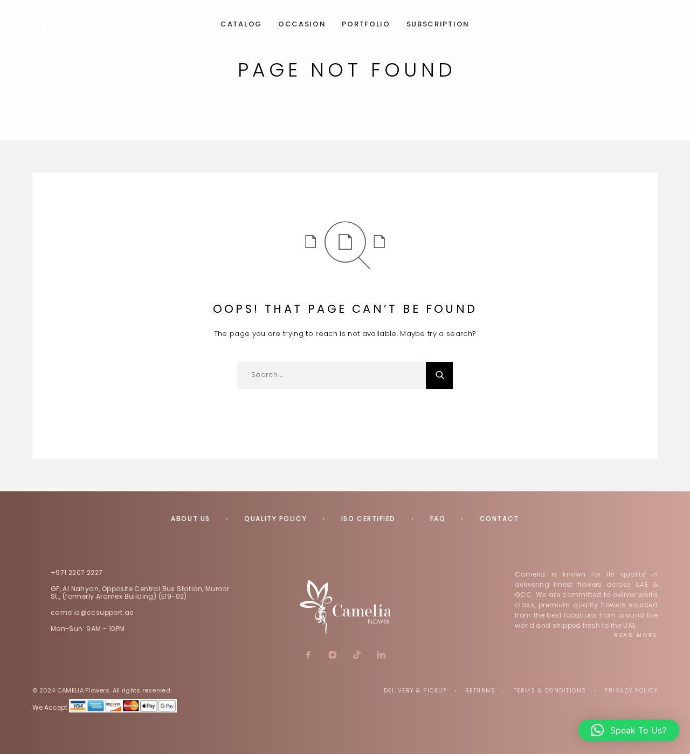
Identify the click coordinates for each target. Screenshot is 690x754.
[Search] (605, 24)
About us (190, 518)
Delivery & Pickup (415, 691)
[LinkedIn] (381, 656)
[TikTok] (357, 656)
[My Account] (631, 24)
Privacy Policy (631, 691)
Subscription (438, 24)
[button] (628, 730)
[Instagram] (333, 656)
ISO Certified (368, 518)
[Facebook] (308, 656)
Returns (480, 691)
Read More (636, 635)
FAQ (438, 518)
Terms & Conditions (550, 691)
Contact (499, 518)
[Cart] (658, 24)
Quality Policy (275, 518)
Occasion (302, 24)
